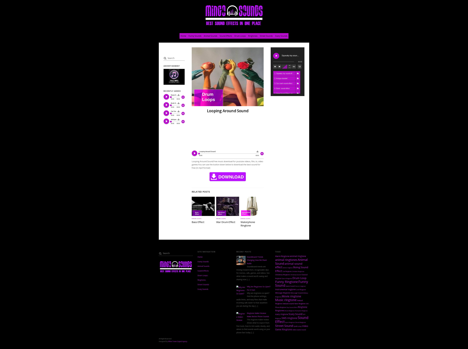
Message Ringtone (282, 293)
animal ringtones (286, 260)
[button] (297, 73)
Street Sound (284, 326)
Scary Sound (295, 314)
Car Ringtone (287, 271)
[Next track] (279, 67)
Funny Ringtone (286, 282)
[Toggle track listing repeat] (294, 67)
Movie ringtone (291, 296)
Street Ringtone (300, 322)
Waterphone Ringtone (248, 223)
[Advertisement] (228, 132)
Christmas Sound (295, 275)
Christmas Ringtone (282, 275)
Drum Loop (299, 278)
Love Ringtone (301, 290)
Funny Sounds (195, 36)
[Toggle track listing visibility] (300, 67)
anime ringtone (288, 268)
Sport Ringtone (290, 322)
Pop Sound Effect (292, 307)
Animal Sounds (210, 36)
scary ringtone (281, 314)
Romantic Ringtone (301, 311)
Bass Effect (198, 222)
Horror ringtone (300, 286)
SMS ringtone (289, 318)
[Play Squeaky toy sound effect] (276, 56)
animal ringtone (298, 256)
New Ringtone (299, 303)
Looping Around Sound (227, 110)
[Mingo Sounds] (234, 25)
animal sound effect (288, 265)
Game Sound (290, 286)
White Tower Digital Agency (177, 341)
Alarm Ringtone (282, 256)
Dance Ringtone (287, 278)
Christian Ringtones (298, 271)
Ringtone (302, 307)
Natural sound (288, 303)
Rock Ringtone (290, 311)
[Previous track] (275, 67)
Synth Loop (297, 326)
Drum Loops (240, 36)
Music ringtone (286, 300)
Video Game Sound (299, 330)
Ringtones (253, 36)
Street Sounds (266, 36)
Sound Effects (226, 36)
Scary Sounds (281, 36)
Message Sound (297, 293)
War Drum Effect (225, 222)
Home (183, 36)
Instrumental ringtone (285, 289)
